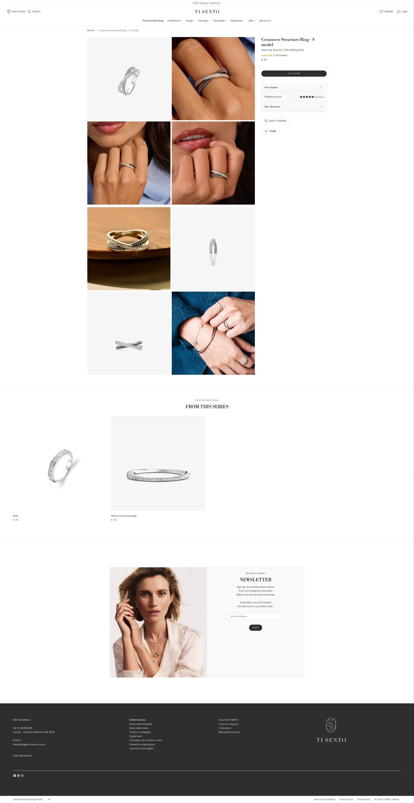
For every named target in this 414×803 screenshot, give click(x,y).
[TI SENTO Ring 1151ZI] (60, 463)
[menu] (31, 799)
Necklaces (236, 20)
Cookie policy (363, 799)
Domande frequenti (140, 724)
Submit (255, 627)
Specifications (272, 106)
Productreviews (294, 96)
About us (264, 20)
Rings (189, 20)
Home (90, 30)
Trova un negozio (229, 724)
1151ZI (15, 516)
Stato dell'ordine (138, 728)
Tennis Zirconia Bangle (124, 516)
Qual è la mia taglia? (141, 748)
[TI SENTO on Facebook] (15, 776)
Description (271, 87)
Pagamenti (135, 736)
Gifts (250, 20)
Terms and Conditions (324, 799)
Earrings (203, 20)
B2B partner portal (229, 732)
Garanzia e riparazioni (142, 744)
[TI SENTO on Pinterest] (18, 776)
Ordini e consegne (140, 732)
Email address (237, 611)
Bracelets (219, 20)
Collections (173, 20)
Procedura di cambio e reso (145, 740)
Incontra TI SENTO (228, 719)
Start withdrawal (22, 755)
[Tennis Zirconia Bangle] (158, 463)
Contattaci (225, 728)
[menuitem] (325, 799)
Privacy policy (346, 799)
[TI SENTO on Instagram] (22, 776)
